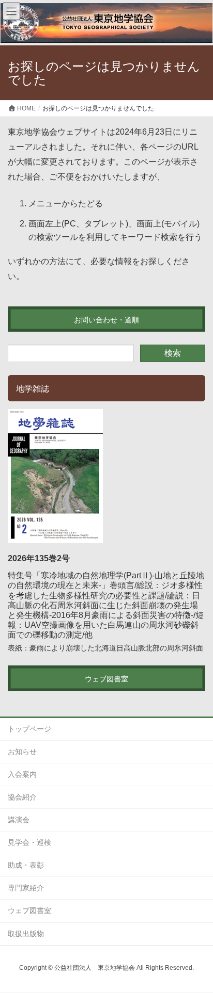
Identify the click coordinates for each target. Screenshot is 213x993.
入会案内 (22, 774)
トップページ (29, 729)
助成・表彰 (26, 865)
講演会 (18, 820)
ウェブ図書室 (29, 910)
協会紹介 (22, 797)
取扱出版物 (26, 934)
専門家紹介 (26, 888)
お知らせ (22, 751)
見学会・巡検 (29, 842)
